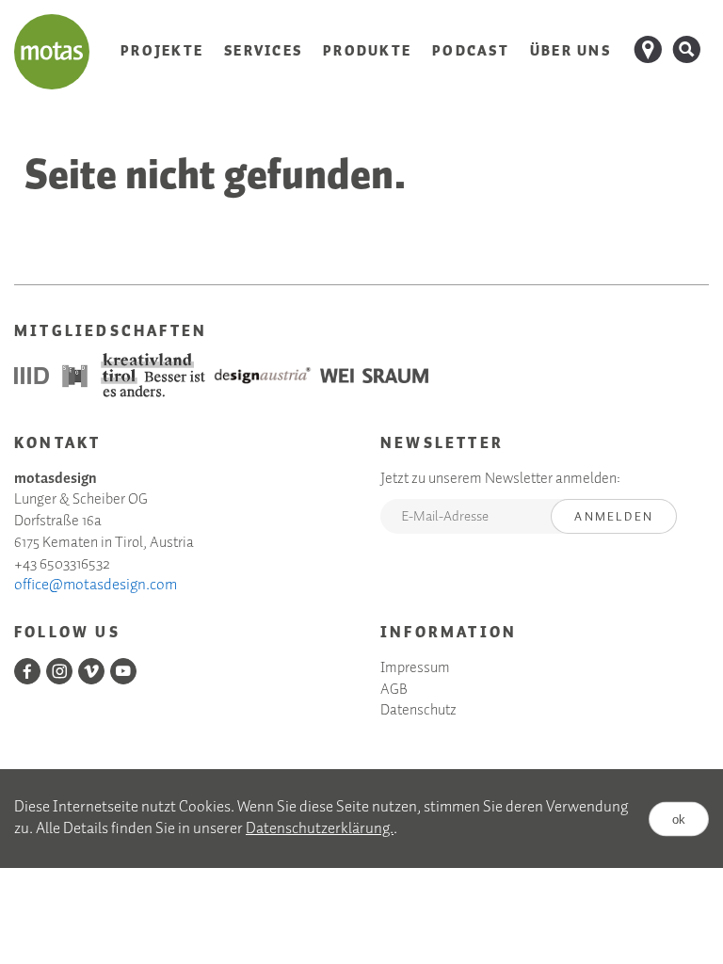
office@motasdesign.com (95, 585)
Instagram (59, 671)
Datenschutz (418, 710)
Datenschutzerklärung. (320, 829)
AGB (394, 690)
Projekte (161, 51)
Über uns (570, 51)
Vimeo (91, 671)
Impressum (415, 668)
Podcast (470, 51)
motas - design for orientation (51, 51)
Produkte (367, 51)
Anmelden (613, 517)
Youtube (123, 671)
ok (678, 818)
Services (263, 51)
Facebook (27, 671)
